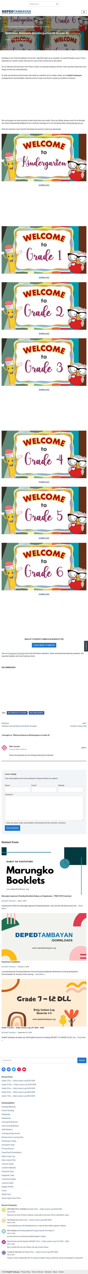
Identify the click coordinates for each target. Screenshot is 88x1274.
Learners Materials (9, 1168)
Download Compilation (11, 962)
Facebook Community (16, 653)
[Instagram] (19, 1069)
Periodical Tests (8, 1171)
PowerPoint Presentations (11, 1152)
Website (61, 785)
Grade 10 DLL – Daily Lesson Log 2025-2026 (19, 1084)
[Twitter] (14, 1069)
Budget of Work (7, 1187)
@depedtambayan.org (74, 123)
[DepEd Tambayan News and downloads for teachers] (16, 12)
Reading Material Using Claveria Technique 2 (37, 1231)
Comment (9, 795)
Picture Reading (8, 1110)
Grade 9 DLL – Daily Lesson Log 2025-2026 (18, 1088)
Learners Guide (7, 1183)
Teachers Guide (8, 1164)
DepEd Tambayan (13, 39)
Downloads (14, 26)
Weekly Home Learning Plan (13, 1137)
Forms (4, 1190)
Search (82, 1060)
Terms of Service (37, 1272)
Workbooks (6, 1114)
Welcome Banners (36, 713)
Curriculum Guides (9, 1179)
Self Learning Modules (10, 1126)
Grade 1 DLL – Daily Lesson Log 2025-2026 (18, 1081)
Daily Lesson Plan (9, 1160)
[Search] (57, 4)
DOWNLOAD (44, 185)
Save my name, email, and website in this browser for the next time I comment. (36, 823)
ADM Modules (7, 1129)
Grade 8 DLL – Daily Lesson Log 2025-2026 (18, 1092)
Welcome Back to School (17, 713)
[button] (86, 646)
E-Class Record (8, 1149)
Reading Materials (9, 1107)
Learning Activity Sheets (11, 1133)
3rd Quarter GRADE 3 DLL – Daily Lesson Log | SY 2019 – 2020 (44, 1241)
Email (34, 785)
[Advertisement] (44, 100)
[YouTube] (24, 1069)
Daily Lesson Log (8, 1156)
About (55, 1272)
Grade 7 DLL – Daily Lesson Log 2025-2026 (18, 1096)
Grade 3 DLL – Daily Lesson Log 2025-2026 (45, 1209)
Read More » (40, 974)
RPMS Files (6, 1194)
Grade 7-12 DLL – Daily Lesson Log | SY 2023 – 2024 (23, 1028)
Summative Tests (8, 1145)
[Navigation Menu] (83, 12)
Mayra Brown (12, 1241)
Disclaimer (48, 1272)
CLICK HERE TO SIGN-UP (44, 645)
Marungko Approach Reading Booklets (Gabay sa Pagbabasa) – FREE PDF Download (36, 896)
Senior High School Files (11, 1198)
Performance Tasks (9, 1141)
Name (8, 785)
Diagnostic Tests (8, 1175)
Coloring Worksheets (10, 1122)
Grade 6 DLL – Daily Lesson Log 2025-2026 (41, 1252)
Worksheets (6, 1118)
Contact (61, 1272)
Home (7, 26)
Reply (84, 748)
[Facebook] (3, 1069)
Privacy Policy (25, 1272)
